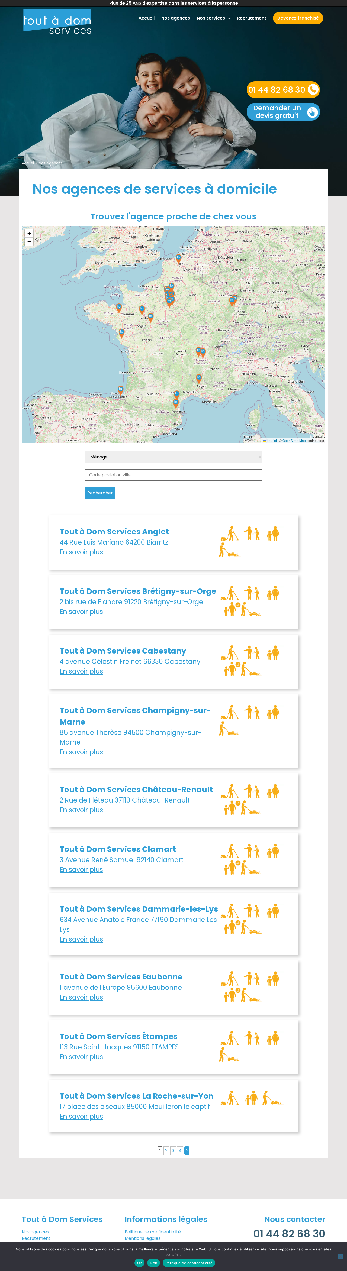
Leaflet (271, 440)
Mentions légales (142, 1238)
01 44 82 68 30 (276, 90)
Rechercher (100, 493)
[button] (119, 308)
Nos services (211, 18)
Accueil (147, 18)
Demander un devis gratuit (277, 111)
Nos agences (175, 18)
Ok (139, 1263)
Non (153, 1263)
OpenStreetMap (294, 440)
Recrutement (251, 18)
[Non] (340, 1256)
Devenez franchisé (298, 18)
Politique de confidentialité (153, 1232)
